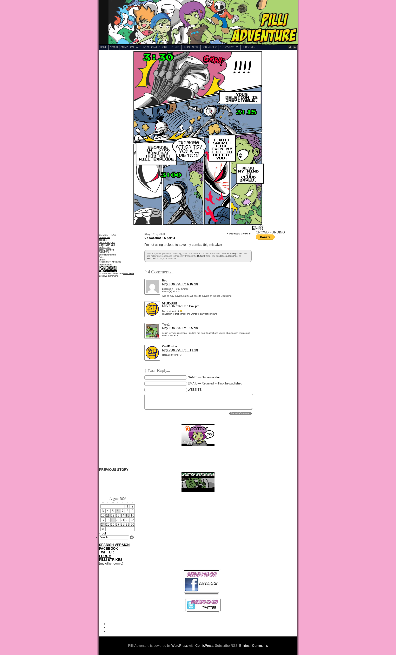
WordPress (179, 645)
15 (127, 515)
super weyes (105, 264)
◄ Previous (233, 233)
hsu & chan (104, 237)
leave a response (229, 256)
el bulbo (103, 240)
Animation (127, 47)
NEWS (195, 47)
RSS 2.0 (201, 256)
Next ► (247, 233)
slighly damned (106, 249)
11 (108, 515)
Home (103, 47)
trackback (152, 258)
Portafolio (209, 47)
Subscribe (249, 47)
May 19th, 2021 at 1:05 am (180, 328)
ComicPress (204, 645)
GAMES (155, 47)
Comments (260, 645)
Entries (244, 645)
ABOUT (114, 47)
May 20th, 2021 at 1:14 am (180, 350)
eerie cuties (105, 247)
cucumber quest (107, 242)
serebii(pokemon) (108, 254)
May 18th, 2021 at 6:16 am (180, 284)
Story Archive (229, 47)
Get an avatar (211, 377)
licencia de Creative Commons (116, 274)
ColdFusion (169, 302)
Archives (142, 47)
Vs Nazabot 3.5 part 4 (159, 238)
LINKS (186, 47)
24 (103, 524)
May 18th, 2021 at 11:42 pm (180, 306)
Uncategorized (234, 253)
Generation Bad (107, 245)
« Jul (102, 533)
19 (112, 520)
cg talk (102, 259)
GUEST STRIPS (171, 47)
